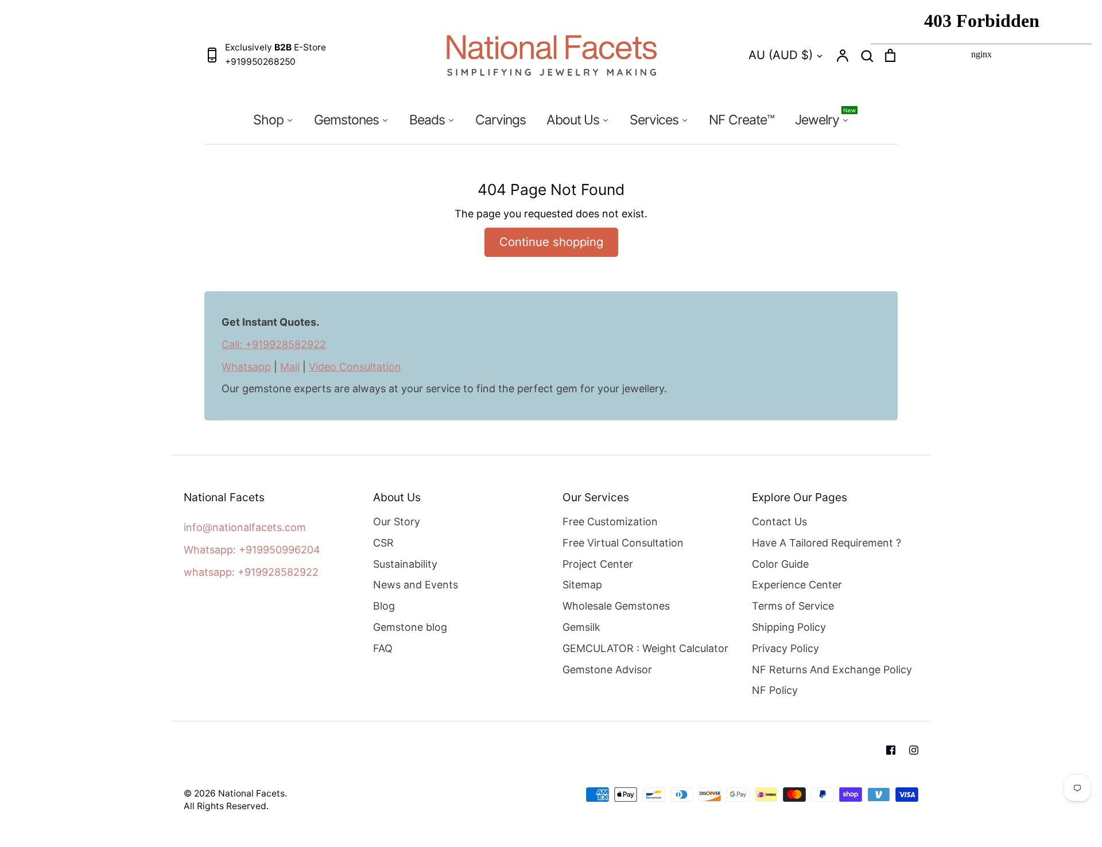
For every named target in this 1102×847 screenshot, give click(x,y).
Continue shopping (551, 242)
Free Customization (610, 522)
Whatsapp (246, 367)
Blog (384, 606)
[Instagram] (913, 750)
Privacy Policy (785, 648)
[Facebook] (890, 750)
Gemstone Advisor (607, 669)
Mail (290, 367)
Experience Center (797, 585)
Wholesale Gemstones (616, 606)
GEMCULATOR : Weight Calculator (645, 648)
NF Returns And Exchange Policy (832, 669)
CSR (383, 543)
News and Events (415, 585)
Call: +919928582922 (274, 344)
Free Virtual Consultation (623, 543)
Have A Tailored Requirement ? (826, 543)
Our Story (396, 522)
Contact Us (779, 522)
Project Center (597, 564)
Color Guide (780, 564)
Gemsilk (581, 627)
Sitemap (582, 585)
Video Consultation (355, 367)
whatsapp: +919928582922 (251, 572)
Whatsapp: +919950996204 (252, 550)
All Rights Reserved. (226, 806)
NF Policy (775, 690)
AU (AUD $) (780, 55)
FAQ (383, 648)
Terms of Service (793, 606)
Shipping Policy (789, 627)
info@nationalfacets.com (245, 527)
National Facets (251, 793)
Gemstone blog (410, 627)
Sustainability (405, 564)
